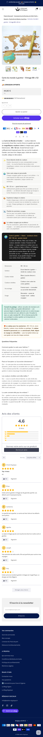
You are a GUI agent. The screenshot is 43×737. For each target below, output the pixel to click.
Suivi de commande (8, 635)
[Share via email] (27, 137)
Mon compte (6, 638)
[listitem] (21, 3)
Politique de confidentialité (11, 662)
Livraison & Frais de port (10, 642)
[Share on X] (20, 137)
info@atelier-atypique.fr (10, 700)
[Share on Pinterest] (23, 137)
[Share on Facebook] (16, 137)
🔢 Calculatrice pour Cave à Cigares (13, 683)
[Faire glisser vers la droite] (38, 69)
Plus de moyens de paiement (21, 123)
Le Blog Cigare (6, 687)
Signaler (14, 479)
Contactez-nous (7, 676)
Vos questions (6, 680)
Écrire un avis (21, 450)
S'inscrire (21, 616)
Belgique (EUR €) (20, 721)
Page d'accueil (8, 16)
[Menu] (3, 9)
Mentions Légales (7, 666)
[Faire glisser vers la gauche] (4, 69)
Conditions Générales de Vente (12, 659)
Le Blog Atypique (7, 690)
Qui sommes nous (8, 656)
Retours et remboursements (11, 645)
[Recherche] (40, 9)
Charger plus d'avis (21, 590)
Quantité (5, 102)
